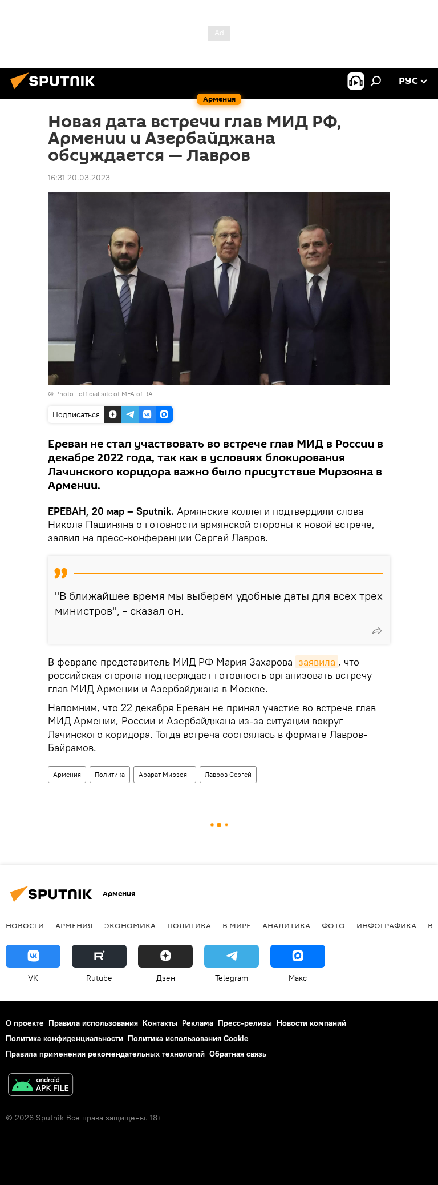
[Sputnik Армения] (56, 91)
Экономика (130, 925)
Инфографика (386, 925)
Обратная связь (237, 1054)
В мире (236, 925)
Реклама (197, 1023)
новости (25, 925)
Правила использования (93, 1023)
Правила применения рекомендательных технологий (105, 1054)
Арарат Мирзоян (165, 774)
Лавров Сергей (228, 774)
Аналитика (286, 925)
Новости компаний (311, 1023)
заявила (316, 661)
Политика (110, 774)
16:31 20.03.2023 (79, 177)
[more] (377, 630)
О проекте (25, 1023)
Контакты (160, 1023)
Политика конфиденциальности (64, 1038)
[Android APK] (40, 1086)
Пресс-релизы (245, 1023)
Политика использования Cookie (188, 1038)
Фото (333, 925)
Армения (67, 774)
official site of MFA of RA (116, 393)
